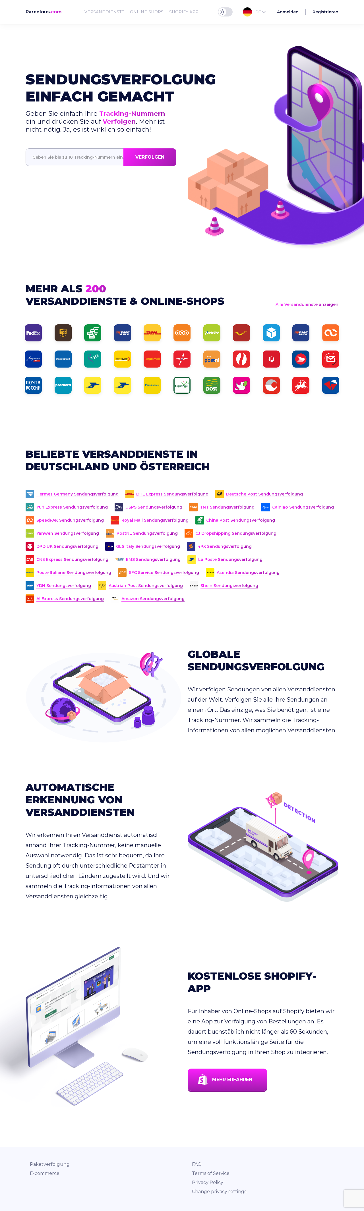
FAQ (197, 1164)
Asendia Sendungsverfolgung (248, 572)
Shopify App (183, 11)
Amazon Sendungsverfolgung (153, 598)
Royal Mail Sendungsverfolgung (155, 520)
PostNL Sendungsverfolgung (147, 533)
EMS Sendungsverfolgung (153, 559)
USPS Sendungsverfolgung (153, 507)
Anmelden (288, 11)
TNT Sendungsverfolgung (227, 507)
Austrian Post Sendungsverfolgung (146, 585)
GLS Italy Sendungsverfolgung (148, 546)
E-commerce (44, 1173)
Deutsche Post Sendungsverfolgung (264, 494)
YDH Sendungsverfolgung (63, 585)
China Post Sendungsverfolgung (240, 520)
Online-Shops (147, 11)
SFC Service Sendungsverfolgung (164, 572)
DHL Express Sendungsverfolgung (172, 494)
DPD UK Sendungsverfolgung (67, 546)
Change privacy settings (219, 1191)
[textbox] (101, 157)
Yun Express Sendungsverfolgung (72, 507)
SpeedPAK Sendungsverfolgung (70, 520)
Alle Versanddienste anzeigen (307, 304)
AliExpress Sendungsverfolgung (70, 598)
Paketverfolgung (50, 1164)
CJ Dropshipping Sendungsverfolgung (235, 533)
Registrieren (325, 11)
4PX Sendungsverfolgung (225, 546)
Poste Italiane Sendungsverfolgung (73, 572)
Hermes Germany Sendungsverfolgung (77, 494)
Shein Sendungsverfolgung (229, 585)
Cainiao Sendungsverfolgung (303, 507)
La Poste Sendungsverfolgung (230, 559)
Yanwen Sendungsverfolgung (67, 533)
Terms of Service (210, 1173)
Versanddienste (104, 11)
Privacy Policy (207, 1182)
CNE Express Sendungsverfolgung (72, 559)
